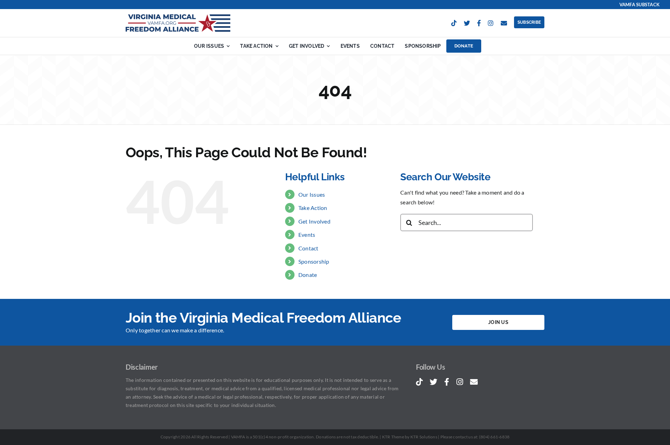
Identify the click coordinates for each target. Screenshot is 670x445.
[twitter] (467, 23)
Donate (307, 274)
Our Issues (311, 194)
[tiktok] (454, 23)
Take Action (312, 207)
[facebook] (479, 23)
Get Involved (314, 221)
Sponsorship (313, 261)
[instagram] (490, 23)
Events (306, 234)
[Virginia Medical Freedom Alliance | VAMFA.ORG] (178, 17)
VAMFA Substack (639, 4)
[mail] (504, 23)
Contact (308, 248)
